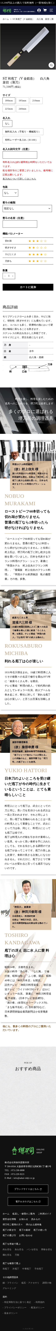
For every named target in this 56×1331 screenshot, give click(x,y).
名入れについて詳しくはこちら (19, 179)
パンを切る (32, 1249)
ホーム (6, 19)
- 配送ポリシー (37, 1307)
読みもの (35, 1219)
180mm (9, 100)
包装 (5, 187)
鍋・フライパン (10, 1283)
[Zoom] (51, 65)
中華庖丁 (26, 1269)
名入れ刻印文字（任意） (17, 149)
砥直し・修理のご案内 (23, 1214)
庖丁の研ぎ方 (9, 1230)
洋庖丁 (15, 1269)
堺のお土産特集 (34, 1224)
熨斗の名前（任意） (14, 218)
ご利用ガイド (44, 1214)
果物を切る (46, 1249)
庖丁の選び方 (9, 1235)
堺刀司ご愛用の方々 (13, 1224)
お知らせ (23, 1219)
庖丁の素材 (24, 1230)
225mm (9, 109)
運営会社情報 (9, 1219)
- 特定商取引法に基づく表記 (17, 1302)
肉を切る (7, 1249)
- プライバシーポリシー (15, 1307)
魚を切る (19, 1249)
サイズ (6, 95)
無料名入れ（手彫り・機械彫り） (23, 131)
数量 (5, 270)
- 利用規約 (39, 1302)
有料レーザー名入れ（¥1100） (21, 140)
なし (7, 123)
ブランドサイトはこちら (26, 1189)
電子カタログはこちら (27, 1201)
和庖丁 (6, 1269)
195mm (22, 100)
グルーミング (9, 1288)
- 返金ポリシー (10, 1313)
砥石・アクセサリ (30, 1283)
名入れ (6, 118)
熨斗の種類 (9, 202)
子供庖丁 (38, 1269)
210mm (36, 100)
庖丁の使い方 (40, 1230)
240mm (22, 109)
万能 (17, 1255)
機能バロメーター (13, 233)
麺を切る (7, 1255)
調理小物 (46, 1283)
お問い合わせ (26, 1235)
